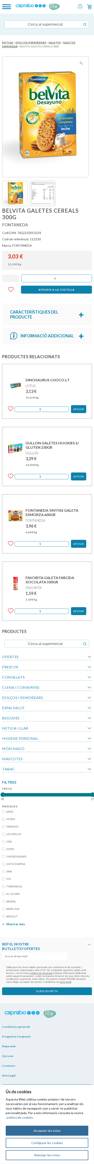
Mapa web (9, 1046)
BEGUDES (11, 718)
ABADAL (11, 901)
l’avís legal (65, 982)
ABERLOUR (12, 908)
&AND (9, 811)
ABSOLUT (12, 916)
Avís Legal (9, 1075)
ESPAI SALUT (13, 708)
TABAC (8, 769)
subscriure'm (47, 991)
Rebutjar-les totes (47, 1155)
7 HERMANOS (14, 886)
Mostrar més (13, 924)
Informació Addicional (47, 335)
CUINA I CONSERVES (20, 687)
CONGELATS (13, 677)
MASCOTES (12, 759)
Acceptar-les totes (47, 1130)
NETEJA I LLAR (15, 728)
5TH (8, 878)
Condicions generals (16, 1026)
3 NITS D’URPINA (15, 863)
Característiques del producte (34, 314)
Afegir (78, 409)
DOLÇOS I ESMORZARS (31, 42)
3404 (9, 871)
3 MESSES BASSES (16, 856)
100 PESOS (12, 826)
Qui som (7, 1056)
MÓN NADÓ (13, 748)
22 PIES (10, 848)
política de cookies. (20, 1117)
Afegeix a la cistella (56, 289)
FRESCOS (10, 667)
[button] (80, 6)
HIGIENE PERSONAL (20, 738)
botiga (7, 42)
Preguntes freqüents (16, 1036)
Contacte (8, 1065)
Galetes (54, 42)
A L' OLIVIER (13, 893)
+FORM (10, 819)
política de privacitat (41, 973)
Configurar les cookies (47, 1143)
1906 (9, 841)
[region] (47, 1124)
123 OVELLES (13, 834)
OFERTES (10, 657)
